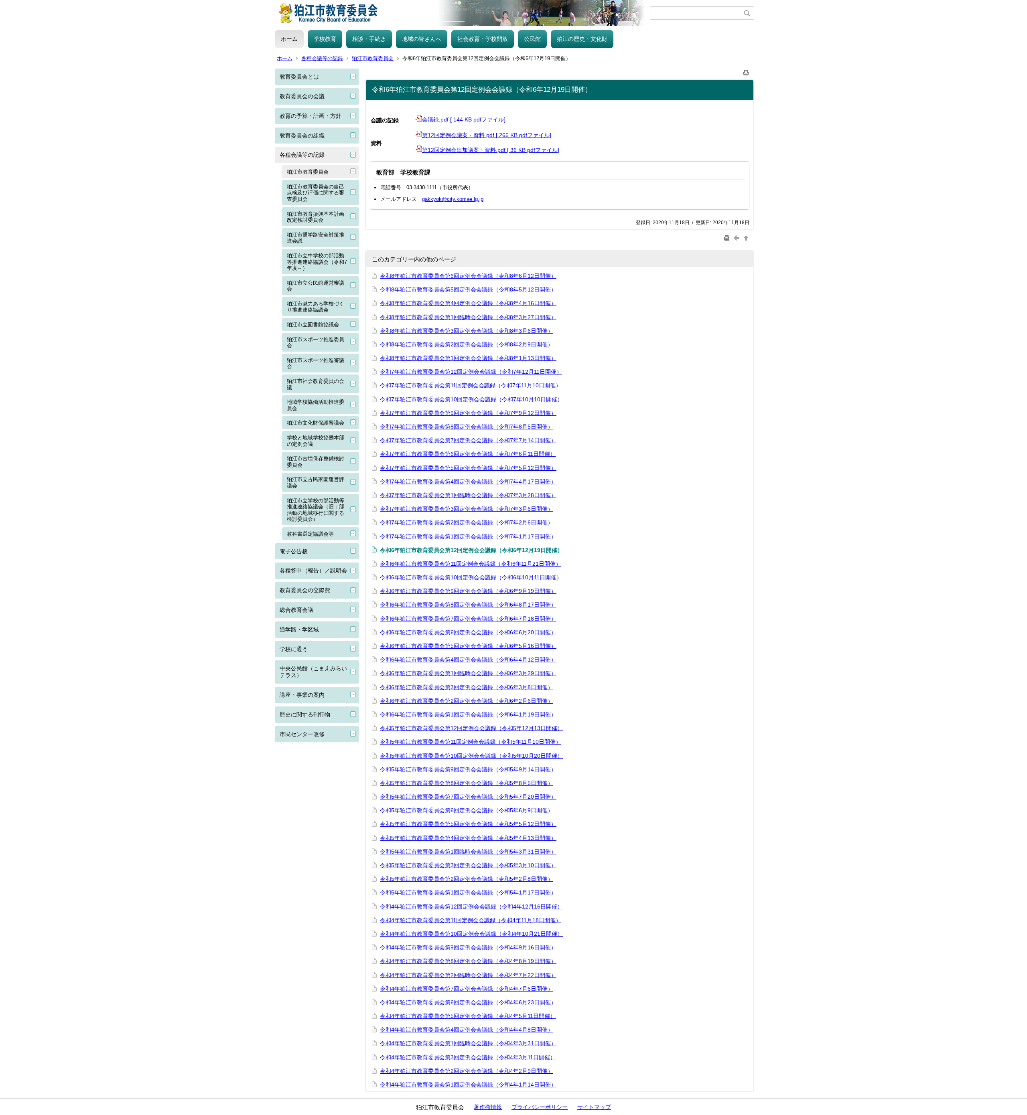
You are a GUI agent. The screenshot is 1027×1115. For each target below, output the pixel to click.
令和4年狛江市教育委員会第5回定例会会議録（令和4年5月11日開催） (468, 1016)
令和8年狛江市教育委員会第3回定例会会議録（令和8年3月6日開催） (466, 331)
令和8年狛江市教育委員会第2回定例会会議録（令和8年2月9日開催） (466, 344)
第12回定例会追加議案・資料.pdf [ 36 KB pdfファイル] (490, 150)
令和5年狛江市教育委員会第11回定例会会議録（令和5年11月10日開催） (470, 742)
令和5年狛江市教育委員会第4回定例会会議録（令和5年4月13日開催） (468, 838)
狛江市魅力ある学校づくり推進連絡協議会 (315, 307)
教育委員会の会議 (302, 96)
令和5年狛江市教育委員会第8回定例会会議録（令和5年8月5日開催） (466, 783)
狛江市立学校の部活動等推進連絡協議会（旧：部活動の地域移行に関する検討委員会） (315, 510)
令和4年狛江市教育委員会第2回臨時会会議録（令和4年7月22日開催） (468, 975)
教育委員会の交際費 (305, 590)
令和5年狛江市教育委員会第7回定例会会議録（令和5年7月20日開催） (468, 796)
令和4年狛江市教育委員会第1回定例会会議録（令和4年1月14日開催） (468, 1084)
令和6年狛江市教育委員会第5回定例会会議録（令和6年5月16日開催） (468, 646)
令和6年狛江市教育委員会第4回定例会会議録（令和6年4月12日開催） (468, 659)
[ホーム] (462, 13)
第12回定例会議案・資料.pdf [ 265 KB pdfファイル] (486, 135)
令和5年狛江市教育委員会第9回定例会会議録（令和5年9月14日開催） (468, 769)
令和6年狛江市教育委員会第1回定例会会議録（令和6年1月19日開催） (468, 714)
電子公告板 (294, 551)
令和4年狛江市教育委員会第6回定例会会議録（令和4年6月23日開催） (468, 1002)
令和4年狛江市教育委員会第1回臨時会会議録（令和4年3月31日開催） (468, 1043)
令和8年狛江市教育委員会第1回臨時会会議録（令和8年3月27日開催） (468, 317)
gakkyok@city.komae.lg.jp (452, 199)
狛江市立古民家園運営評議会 (315, 482)
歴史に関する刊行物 (305, 714)
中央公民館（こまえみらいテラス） (313, 671)
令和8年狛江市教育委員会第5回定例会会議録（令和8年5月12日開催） (468, 289)
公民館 (532, 39)
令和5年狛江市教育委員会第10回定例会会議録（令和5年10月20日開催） (471, 756)
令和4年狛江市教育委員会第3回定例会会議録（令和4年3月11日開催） (468, 1057)
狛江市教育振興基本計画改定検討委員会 (315, 217)
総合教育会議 (296, 610)
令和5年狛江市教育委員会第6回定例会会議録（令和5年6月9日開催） (466, 810)
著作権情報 (488, 1107)
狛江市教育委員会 (373, 58)
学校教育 (325, 39)
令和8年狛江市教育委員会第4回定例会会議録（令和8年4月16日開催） (468, 303)
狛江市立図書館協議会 (313, 325)
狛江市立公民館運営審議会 (315, 286)
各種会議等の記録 (322, 58)
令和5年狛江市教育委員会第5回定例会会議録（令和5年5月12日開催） (468, 824)
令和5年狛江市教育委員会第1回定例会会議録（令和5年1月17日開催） (468, 892)
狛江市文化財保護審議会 (315, 423)
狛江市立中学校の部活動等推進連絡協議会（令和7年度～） (317, 262)
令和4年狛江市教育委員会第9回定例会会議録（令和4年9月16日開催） (468, 947)
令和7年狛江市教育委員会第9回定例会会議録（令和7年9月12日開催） (468, 413)
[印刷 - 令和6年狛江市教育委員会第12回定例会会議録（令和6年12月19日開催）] (746, 71)
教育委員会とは (299, 76)
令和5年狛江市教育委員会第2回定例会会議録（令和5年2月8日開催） (466, 879)
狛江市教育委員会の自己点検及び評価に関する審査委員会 (315, 193)
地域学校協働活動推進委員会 (315, 405)
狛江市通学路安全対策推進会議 (315, 238)
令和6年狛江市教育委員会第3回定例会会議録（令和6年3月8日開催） (466, 687)
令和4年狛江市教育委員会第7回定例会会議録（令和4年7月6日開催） (466, 988)
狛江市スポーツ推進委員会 (315, 342)
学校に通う (294, 649)
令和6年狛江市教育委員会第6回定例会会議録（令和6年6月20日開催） (468, 632)
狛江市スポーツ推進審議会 (315, 363)
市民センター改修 (302, 734)
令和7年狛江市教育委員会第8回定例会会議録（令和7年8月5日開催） (466, 426)
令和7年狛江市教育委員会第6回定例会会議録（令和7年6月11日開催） (468, 454)
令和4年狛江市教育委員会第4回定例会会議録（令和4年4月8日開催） (466, 1029)
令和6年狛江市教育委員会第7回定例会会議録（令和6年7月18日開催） (468, 618)
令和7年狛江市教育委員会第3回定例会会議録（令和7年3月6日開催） (466, 509)
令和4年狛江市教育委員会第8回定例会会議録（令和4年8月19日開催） (468, 961)
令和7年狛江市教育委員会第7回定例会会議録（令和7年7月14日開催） (468, 440)
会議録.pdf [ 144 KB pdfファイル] (463, 119)
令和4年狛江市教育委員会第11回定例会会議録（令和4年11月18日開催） (470, 920)
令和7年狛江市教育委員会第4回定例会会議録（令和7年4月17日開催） (468, 481)
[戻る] (737, 238)
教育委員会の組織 (302, 135)
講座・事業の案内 (302, 695)
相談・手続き (369, 39)
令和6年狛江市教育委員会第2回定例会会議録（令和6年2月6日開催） (466, 701)
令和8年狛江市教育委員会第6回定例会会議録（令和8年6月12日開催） (468, 276)
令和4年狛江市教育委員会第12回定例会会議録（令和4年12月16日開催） (471, 906)
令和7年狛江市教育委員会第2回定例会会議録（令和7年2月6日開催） (466, 522)
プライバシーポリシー (539, 1107)
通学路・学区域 (299, 629)
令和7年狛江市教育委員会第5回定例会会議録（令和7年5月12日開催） (468, 468)
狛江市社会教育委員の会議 (315, 384)
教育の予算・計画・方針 (310, 116)
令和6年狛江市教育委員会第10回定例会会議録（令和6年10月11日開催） (471, 577)
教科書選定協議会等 (310, 534)
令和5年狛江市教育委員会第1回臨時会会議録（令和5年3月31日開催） (468, 851)
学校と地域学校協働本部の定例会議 (315, 441)
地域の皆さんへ (421, 39)
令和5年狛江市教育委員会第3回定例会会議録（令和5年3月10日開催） (468, 865)
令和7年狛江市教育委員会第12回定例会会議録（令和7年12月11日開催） (471, 371)
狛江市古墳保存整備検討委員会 (315, 461)
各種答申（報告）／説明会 (313, 570)
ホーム (289, 39)
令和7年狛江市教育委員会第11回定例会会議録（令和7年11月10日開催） (470, 385)
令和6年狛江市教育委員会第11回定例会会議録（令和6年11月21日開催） (470, 564)
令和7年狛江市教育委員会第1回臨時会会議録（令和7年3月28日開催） (468, 495)
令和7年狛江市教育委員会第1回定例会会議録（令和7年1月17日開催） (468, 536)
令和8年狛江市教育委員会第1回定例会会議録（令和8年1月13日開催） (468, 358)
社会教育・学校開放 (482, 39)
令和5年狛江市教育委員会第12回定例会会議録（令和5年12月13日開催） (471, 728)
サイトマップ (594, 1107)
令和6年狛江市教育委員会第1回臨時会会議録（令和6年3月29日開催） (468, 673)
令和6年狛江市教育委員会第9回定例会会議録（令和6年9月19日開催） (468, 591)
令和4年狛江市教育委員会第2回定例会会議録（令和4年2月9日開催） (466, 1071)
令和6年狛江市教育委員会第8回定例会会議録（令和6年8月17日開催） (468, 604)
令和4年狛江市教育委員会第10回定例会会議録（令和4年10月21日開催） (471, 934)
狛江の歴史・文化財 (582, 39)
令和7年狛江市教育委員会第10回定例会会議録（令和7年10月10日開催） (471, 399)
